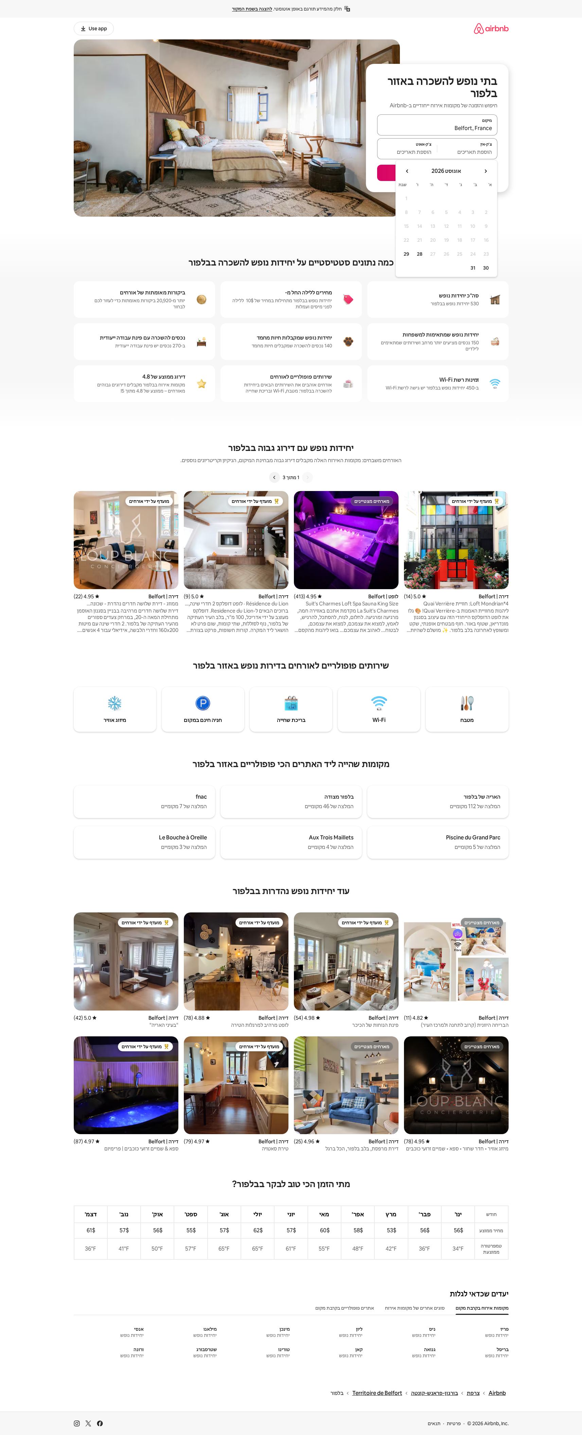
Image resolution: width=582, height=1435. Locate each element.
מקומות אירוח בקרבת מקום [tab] (482, 1308)
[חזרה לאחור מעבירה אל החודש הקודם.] (485, 171)
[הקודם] (307, 477)
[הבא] (274, 477)
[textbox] (467, 152)
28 (419, 254)
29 (406, 254)
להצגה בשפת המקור (252, 9)
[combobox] (437, 128)
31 (473, 268)
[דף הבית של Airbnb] (491, 28)
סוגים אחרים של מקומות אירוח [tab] (415, 1308)
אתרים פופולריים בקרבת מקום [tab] (344, 1308)
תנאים (434, 1423)
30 (486, 268)
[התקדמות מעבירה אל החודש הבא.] (407, 171)
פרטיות (454, 1423)
